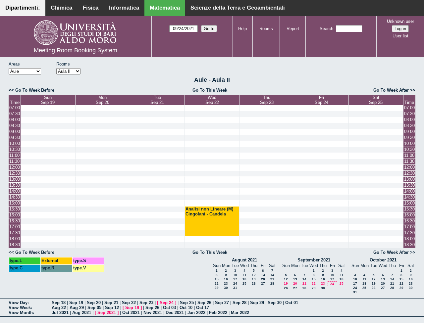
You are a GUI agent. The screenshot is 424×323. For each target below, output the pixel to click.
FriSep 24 (321, 100)
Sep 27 (222, 302)
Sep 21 (111, 302)
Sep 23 (146, 302)
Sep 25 (187, 302)
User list (400, 35)
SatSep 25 (376, 100)
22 (217, 283)
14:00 (14, 191)
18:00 (14, 238)
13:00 (14, 179)
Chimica (61, 8)
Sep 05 (94, 307)
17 (235, 279)
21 (272, 279)
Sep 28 (239, 302)
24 (235, 283)
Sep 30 (275, 302)
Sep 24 (167, 302)
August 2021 (244, 259)
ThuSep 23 (267, 100)
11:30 (14, 161)
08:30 (14, 125)
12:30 (14, 173)
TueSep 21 (157, 100)
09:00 (14, 131)
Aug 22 (59, 307)
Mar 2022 (240, 312)
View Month (21, 312)
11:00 (14, 155)
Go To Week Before (34, 90)
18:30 (14, 244)
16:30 (14, 220)
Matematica (165, 8)
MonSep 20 (102, 100)
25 (244, 283)
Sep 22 (129, 302)
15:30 (14, 209)
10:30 (14, 149)
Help (242, 28)
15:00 (14, 203)
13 (263, 275)
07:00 (14, 107)
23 (226, 283)
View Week (20, 307)
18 (244, 279)
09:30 (14, 137)
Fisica (90, 8)
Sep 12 (112, 307)
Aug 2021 (81, 312)
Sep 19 (76, 302)
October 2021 (383, 259)
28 (272, 283)
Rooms (266, 28)
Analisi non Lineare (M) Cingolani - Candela (209, 211)
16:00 (14, 214)
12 (254, 275)
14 (272, 275)
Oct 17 (202, 307)
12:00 (14, 167)
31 (235, 288)
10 (235, 275)
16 (226, 279)
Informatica (124, 8)
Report (293, 28)
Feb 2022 (218, 312)
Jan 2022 (196, 312)
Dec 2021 (175, 312)
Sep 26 (204, 302)
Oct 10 (186, 307)
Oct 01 (291, 302)
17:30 (14, 232)
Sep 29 (257, 302)
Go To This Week (209, 90)
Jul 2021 (60, 312)
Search (326, 28)
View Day (18, 302)
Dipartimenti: (22, 8)
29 (217, 288)
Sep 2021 (106, 312)
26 (254, 283)
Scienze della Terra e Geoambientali (237, 8)
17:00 (14, 226)
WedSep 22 (212, 100)
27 (263, 283)
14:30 (14, 197)
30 (226, 288)
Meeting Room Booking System (75, 50)
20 (263, 279)
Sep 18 (59, 302)
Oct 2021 (131, 312)
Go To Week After (391, 90)
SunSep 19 (48, 100)
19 (254, 279)
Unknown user (400, 21)
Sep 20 (94, 302)
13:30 (14, 185)
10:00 (14, 143)
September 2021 (313, 259)
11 (244, 275)
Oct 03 (169, 307)
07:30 (14, 113)
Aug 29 (77, 307)
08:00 (14, 119)
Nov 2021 (152, 312)
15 (217, 279)
